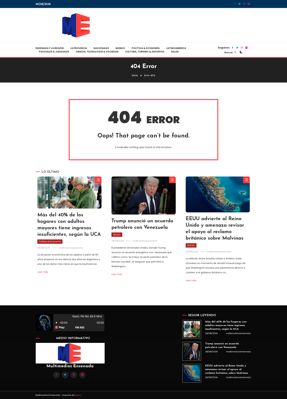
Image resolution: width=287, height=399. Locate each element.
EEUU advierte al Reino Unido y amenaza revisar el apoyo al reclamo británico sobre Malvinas (226, 369)
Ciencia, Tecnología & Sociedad (97, 51)
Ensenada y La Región (50, 48)
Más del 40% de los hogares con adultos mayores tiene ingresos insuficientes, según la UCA (225, 325)
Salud (175, 51)
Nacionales (101, 48)
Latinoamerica (176, 48)
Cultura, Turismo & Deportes (144, 51)
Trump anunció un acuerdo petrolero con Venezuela (222, 345)
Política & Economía (146, 48)
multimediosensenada (70, 247)
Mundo (120, 48)
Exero (78, 395)
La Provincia (78, 48)
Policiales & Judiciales (54, 51)
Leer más (42, 272)
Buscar (228, 52)
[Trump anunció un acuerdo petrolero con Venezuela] (191, 351)
